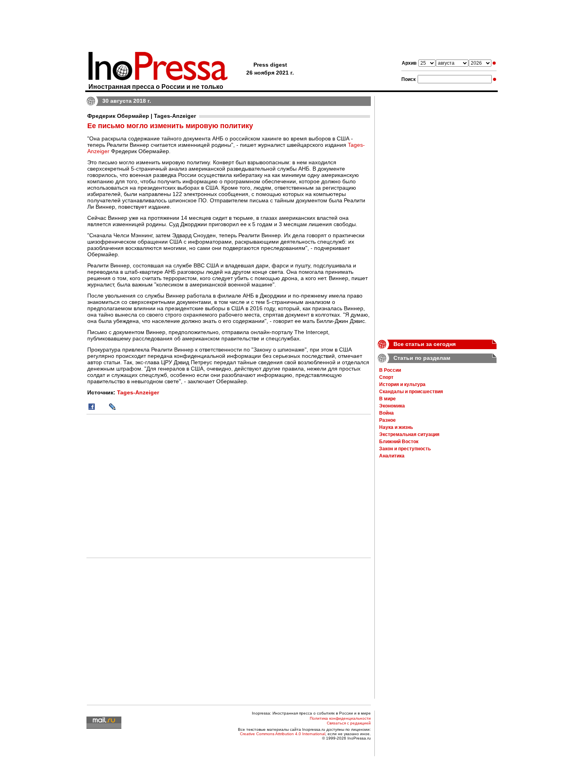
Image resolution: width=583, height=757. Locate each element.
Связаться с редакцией (349, 723)
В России (390, 370)
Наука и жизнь (396, 427)
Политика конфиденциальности (340, 718)
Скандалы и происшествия (411, 391)
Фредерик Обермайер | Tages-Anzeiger (141, 116)
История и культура (402, 384)
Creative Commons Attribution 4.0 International (282, 734)
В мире (387, 399)
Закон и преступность (405, 449)
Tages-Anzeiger (138, 392)
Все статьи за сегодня (424, 344)
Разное (387, 420)
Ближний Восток (398, 441)
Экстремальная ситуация (409, 434)
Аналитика (392, 456)
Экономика (392, 406)
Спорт (386, 377)
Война (386, 413)
